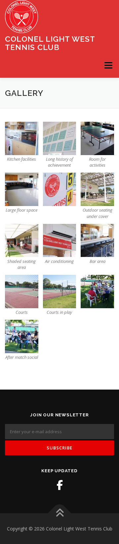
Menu (107, 65)
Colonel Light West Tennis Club (50, 43)
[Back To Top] (59, 513)
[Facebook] (59, 485)
